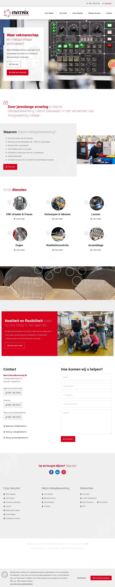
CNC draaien (10, 494)
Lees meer (20, 219)
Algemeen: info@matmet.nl (16, 426)
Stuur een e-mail (16, 345)
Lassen (8, 506)
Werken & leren (94, 13)
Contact (109, 13)
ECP (84, 506)
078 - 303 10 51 (14, 405)
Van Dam (86, 494)
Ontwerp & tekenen (13, 502)
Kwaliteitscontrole (13, 518)
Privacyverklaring (37, 548)
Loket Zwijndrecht (89, 498)
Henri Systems (88, 502)
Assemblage (10, 514)
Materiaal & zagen (13, 510)
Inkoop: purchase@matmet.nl (17, 437)
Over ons (14, 64)
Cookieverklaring (53, 548)
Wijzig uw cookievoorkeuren (73, 548)
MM (86, 544)
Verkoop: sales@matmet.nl (16, 432)
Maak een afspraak (18, 72)
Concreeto (103, 502)
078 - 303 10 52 (14, 417)
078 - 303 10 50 (94, 3)
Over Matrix (49, 13)
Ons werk (63, 13)
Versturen (69, 439)
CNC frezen (10, 498)
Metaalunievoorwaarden (36, 544)
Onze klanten (78, 13)
